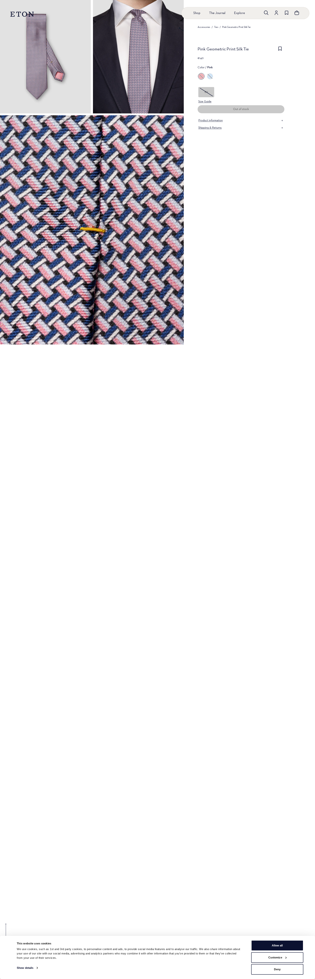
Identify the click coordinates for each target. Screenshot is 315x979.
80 (206, 92)
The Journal (217, 13)
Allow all (277, 945)
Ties (216, 27)
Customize (275, 957)
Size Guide (204, 101)
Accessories (204, 27)
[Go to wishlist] (286, 13)
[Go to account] (276, 13)
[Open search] (266, 13)
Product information (210, 120)
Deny (277, 969)
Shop (196, 13)
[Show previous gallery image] (5, 932)
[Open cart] (297, 13)
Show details (25, 967)
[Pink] (201, 76)
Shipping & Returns (210, 127)
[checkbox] (280, 50)
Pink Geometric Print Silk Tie (236, 27)
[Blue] (210, 76)
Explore (239, 13)
